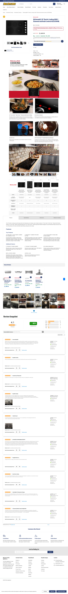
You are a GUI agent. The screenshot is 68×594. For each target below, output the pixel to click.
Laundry (42, 565)
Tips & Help (51, 7)
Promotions (18, 563)
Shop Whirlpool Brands (11, 7)
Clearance (43, 569)
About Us (17, 562)
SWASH (29, 574)
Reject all (52, 591)
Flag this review (24, 350)
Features (10, 217)
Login (58, 4)
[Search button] (54, 4)
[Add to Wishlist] (62, 41)
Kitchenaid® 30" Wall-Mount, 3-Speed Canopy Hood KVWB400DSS (39, 281)
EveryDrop (30, 572)
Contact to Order (38, 44)
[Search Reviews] (43, 332)
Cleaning (42, 562)
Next (49, 524)
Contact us (17, 560)
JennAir (29, 565)
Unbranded (30, 563)
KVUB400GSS (17, 283)
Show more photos (34, 312)
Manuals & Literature (57, 217)
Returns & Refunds (19, 565)
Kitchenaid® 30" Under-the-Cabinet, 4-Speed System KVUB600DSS (8, 281)
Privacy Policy (18, 569)
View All (29, 576)
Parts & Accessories (44, 567)
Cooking (42, 560)
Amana (29, 569)
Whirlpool (30, 562)
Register (61, 4)
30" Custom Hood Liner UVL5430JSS (28, 281)
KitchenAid (30, 560)
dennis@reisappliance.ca (59, 565)
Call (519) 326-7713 (58, 563)
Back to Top (13, 524)
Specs (26, 217)
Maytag (29, 567)
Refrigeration (43, 563)
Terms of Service (19, 567)
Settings (45, 591)
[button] (8, 402)
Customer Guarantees (19, 572)
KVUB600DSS (6, 283)
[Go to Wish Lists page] (64, 4)
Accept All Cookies (61, 591)
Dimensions (42, 217)
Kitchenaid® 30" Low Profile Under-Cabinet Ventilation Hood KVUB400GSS (18, 281)
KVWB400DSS (38, 283)
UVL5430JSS (27, 282)
